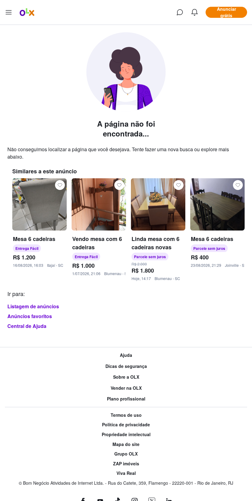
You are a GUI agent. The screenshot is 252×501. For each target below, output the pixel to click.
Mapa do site (126, 444)
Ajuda (126, 355)
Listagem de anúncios (33, 306)
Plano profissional (126, 399)
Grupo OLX (126, 454)
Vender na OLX (126, 388)
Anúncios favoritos (29, 316)
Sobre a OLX (126, 377)
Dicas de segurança (126, 366)
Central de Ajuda (26, 325)
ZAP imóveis (126, 464)
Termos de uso (126, 415)
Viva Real (126, 473)
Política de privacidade (126, 425)
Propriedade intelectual (126, 434)
